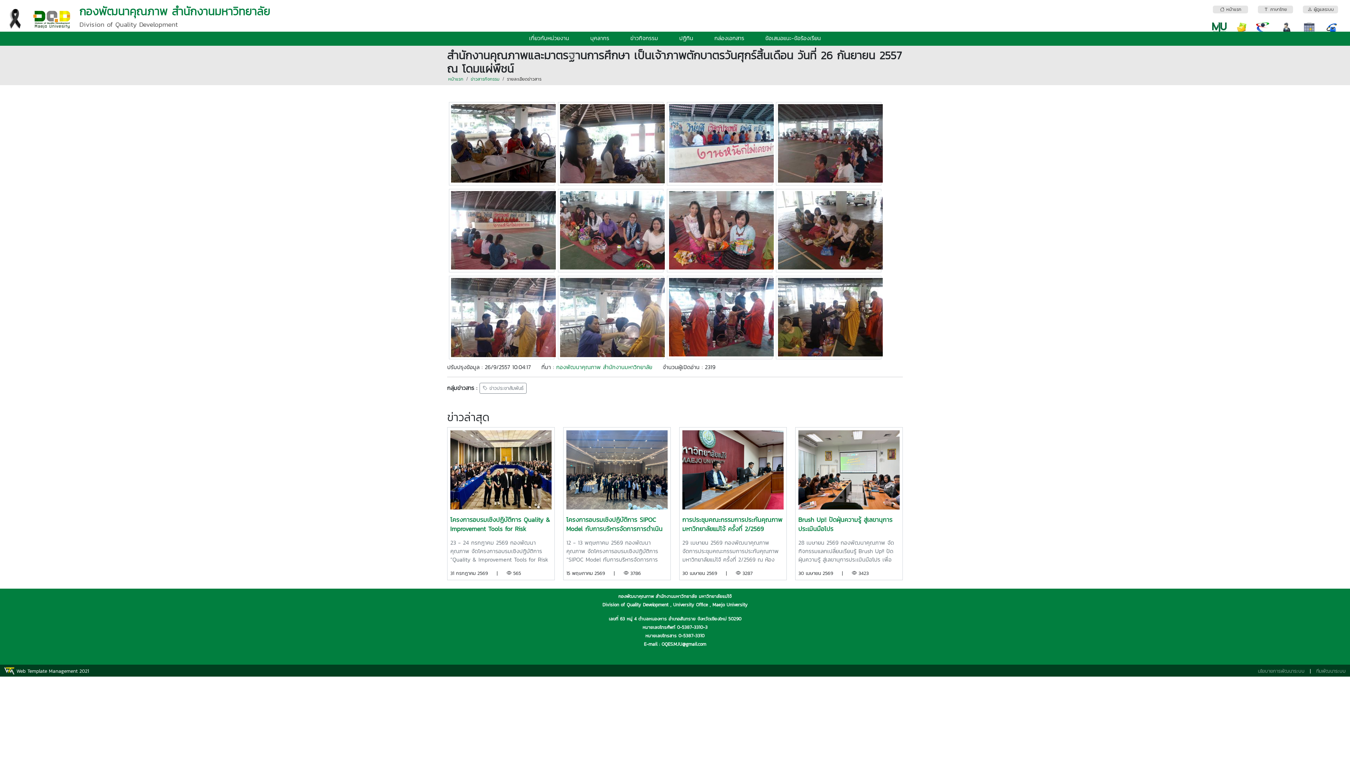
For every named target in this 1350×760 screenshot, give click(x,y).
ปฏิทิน (686, 38)
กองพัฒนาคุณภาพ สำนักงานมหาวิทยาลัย (604, 367)
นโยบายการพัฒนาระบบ (1281, 671)
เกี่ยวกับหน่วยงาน (549, 38)
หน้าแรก (455, 79)
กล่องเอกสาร (729, 38)
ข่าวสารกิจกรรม (485, 79)
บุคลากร (599, 38)
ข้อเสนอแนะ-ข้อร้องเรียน (793, 38)
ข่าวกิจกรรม (644, 38)
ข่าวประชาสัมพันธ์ (505, 388)
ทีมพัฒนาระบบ (1331, 671)
